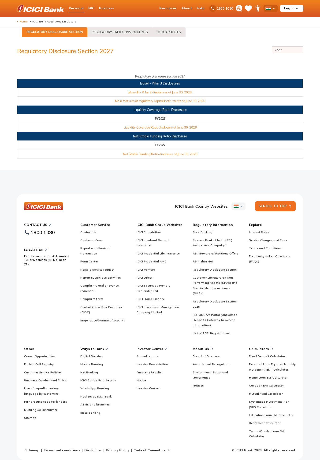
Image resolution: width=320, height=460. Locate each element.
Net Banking (89, 372)
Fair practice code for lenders (45, 401)
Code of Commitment (151, 450)
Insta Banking (90, 412)
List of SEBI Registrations (211, 333)
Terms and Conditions (265, 248)
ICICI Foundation (149, 232)
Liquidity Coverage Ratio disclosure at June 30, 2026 (160, 127)
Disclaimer (93, 450)
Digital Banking (91, 356)
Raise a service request (97, 269)
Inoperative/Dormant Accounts (102, 320)
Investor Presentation (152, 364)
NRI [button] (91, 8)
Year (278, 50)
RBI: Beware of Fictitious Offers (215, 253)
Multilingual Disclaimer (40, 410)
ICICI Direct (144, 277)
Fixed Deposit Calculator (267, 356)
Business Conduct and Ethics (45, 380)
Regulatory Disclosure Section (54, 32)
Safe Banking (202, 232)
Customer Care (91, 240)
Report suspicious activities (100, 277)
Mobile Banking (91, 364)
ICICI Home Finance (151, 299)
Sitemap (30, 418)
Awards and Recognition (211, 364)
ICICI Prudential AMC (151, 261)
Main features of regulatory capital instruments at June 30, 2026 (160, 101)
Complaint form (91, 299)
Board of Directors (206, 356)
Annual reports (147, 356)
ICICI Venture (146, 269)
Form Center (89, 261)
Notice (141, 380)
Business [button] (106, 8)
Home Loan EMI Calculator (268, 377)
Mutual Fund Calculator (266, 393)
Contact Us (88, 232)
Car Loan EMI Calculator (266, 385)
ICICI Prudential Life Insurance (158, 253)
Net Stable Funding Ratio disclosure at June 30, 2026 (160, 154)
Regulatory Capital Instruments (120, 32)
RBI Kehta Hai (203, 261)
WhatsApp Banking (94, 388)
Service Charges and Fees (268, 240)
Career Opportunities (39, 356)
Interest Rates (259, 232)
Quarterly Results (149, 372)
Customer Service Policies (43, 372)
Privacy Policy (117, 450)
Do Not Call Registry (39, 364)
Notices (198, 385)
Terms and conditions (62, 450)
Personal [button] (76, 8)
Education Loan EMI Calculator (271, 415)
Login (289, 8)
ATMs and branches (95, 404)
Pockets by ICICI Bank (96, 396)
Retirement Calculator (265, 423)
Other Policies (169, 32)
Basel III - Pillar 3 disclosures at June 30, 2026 (160, 92)
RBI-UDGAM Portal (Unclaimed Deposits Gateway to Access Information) (215, 320)
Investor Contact (148, 388)
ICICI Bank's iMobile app (98, 380)
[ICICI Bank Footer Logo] (43, 206)
